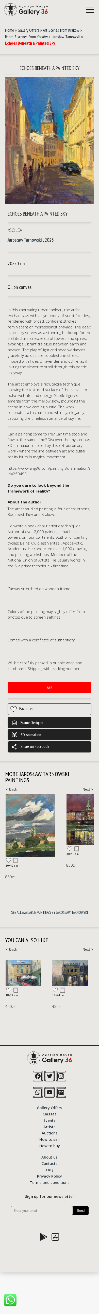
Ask (49, 687)
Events (49, 1120)
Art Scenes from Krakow (61, 30)
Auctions (50, 1132)
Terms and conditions (50, 1182)
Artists (49, 1126)
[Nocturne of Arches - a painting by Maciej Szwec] (70, 973)
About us (49, 1156)
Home (9, 30)
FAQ (49, 1169)
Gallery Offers (28, 30)
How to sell (49, 1139)
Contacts (49, 1163)
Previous (11, 789)
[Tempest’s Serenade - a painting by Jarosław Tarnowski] (30, 825)
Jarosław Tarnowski (66, 37)
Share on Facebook (30, 746)
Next (87, 789)
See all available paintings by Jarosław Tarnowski (49, 912)
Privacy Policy (49, 1175)
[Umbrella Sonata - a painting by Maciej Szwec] (23, 973)
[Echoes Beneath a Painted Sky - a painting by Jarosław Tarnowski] (49, 141)
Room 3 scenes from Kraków (26, 37)
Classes (50, 1113)
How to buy (49, 1145)
